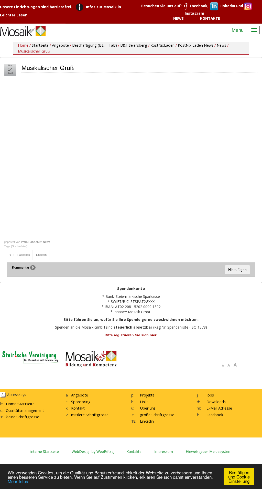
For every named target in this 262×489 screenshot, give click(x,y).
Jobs (210, 395)
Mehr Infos (18, 481)
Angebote (60, 45)
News (221, 45)
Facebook (23, 254)
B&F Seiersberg (133, 45)
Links (144, 401)
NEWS (178, 18)
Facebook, (199, 5)
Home (11, 403)
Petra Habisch (30, 241)
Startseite (40, 45)
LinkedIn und (231, 5)
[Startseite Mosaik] (23, 30)
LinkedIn (41, 254)
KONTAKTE (210, 18)
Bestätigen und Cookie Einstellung (239, 476)
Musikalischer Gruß (47, 67)
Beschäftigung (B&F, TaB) (94, 45)
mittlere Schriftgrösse (89, 414)
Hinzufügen (237, 270)
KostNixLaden (162, 45)
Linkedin (147, 421)
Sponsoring (81, 401)
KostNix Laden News (195, 45)
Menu (238, 30)
